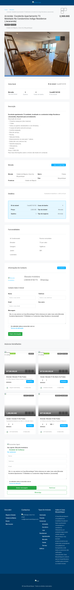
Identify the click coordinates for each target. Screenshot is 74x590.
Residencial (43, 533)
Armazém (45, 524)
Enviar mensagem (22, 488)
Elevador (12, 242)
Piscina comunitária (45, 238)
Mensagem (11, 310)
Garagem (13, 246)
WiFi (41, 250)
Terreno (44, 545)
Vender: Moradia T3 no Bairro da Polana (52, 377)
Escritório (45, 527)
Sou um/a (41, 302)
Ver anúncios (61, 267)
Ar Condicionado (15, 238)
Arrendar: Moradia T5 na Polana (16, 377)
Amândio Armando (47, 387)
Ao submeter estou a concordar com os (22, 327)
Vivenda (42, 518)
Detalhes (30, 381)
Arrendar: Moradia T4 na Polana (50, 419)
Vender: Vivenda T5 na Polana (15, 419)
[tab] (58, 38)
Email (10, 302)
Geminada (43, 515)
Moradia (44, 539)
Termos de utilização (17, 328)
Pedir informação (15, 334)
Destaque (13, 24)
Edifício (42, 548)
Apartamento (46, 536)
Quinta (44, 542)
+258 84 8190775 (31, 280)
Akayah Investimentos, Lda (15, 387)
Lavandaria (13, 254)
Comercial (43, 521)
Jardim (12, 250)
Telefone (41, 294)
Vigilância (42, 246)
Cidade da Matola (11, 518)
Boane (7, 521)
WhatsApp (44, 280)
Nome (10, 294)
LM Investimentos (13, 431)
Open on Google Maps (59, 165)
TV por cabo (43, 242)
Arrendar (7, 24)
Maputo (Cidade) (11, 515)
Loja (43, 530)
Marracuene (9, 524)
